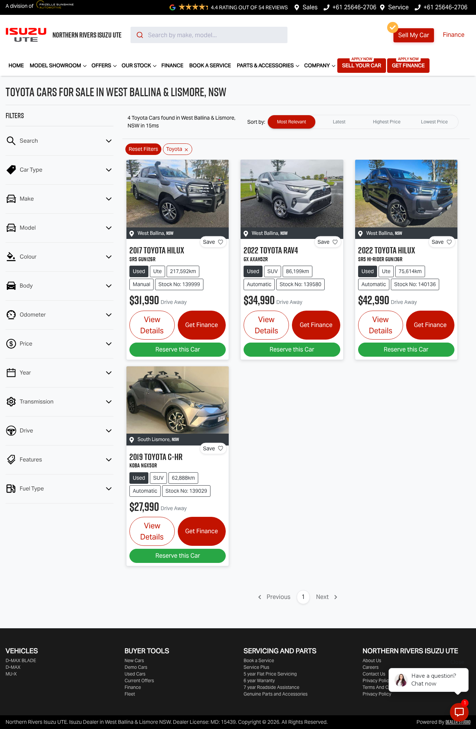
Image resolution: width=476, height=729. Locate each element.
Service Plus (256, 667)
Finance (453, 35)
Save (209, 242)
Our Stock (136, 65)
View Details (152, 325)
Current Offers (139, 680)
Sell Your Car (361, 65)
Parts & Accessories (265, 65)
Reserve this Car (177, 349)
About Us (372, 660)
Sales (310, 7)
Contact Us (374, 674)
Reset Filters (143, 149)
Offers (101, 65)
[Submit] (139, 35)
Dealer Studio (458, 722)
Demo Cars (136, 667)
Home (16, 65)
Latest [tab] (339, 121)
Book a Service (210, 65)
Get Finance (408, 65)
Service (398, 7)
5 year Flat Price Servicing (270, 674)
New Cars (134, 660)
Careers (371, 667)
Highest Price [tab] (387, 121)
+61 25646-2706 (354, 7)
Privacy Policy (377, 680)
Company (317, 65)
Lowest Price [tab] (434, 121)
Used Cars (135, 674)
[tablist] (363, 122)
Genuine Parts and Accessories (276, 694)
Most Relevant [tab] (291, 121)
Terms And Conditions (385, 687)
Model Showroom (55, 65)
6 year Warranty (259, 680)
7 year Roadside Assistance (271, 687)
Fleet (130, 694)
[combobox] (209, 35)
